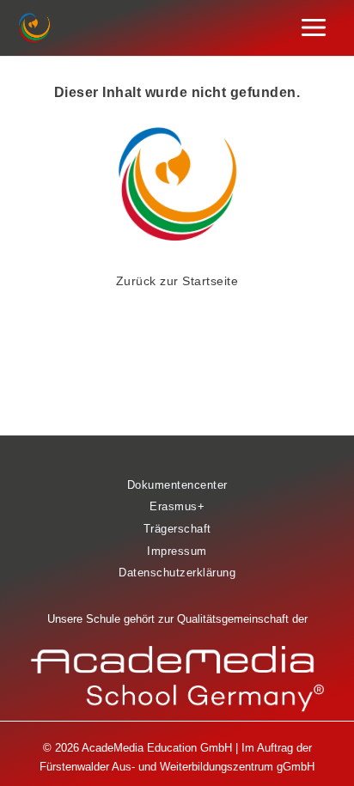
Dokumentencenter (177, 484)
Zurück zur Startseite (177, 281)
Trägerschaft (177, 528)
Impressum (177, 551)
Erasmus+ (177, 506)
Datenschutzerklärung (177, 572)
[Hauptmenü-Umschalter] (314, 28)
